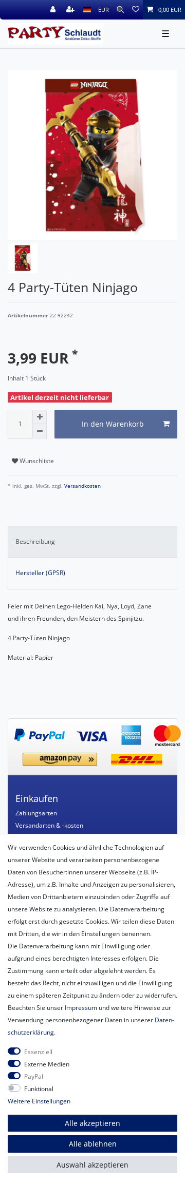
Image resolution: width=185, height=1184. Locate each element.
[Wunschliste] (135, 10)
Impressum (81, 1007)
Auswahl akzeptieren (92, 1165)
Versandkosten (82, 486)
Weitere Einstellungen (39, 1101)
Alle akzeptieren (92, 1123)
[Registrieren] (71, 10)
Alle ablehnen (93, 1144)
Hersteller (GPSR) (40, 572)
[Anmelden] (54, 10)
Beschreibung (35, 541)
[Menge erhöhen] (39, 417)
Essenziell (38, 1051)
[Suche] (120, 10)
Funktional (38, 1088)
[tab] (92, 542)
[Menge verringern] (39, 431)
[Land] (87, 10)
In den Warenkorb (113, 424)
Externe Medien (46, 1064)
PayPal (33, 1076)
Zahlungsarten (36, 813)
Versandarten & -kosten (49, 825)
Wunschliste (36, 460)
